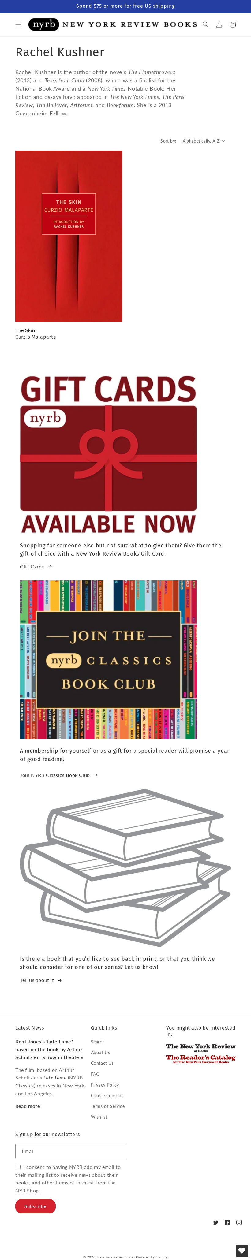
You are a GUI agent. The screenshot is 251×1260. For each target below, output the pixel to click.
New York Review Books (116, 1257)
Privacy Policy (105, 1084)
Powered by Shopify (152, 1257)
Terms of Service (108, 1106)
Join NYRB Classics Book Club (55, 775)
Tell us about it (37, 980)
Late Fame (54, 1077)
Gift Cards (32, 566)
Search (98, 1041)
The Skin (25, 330)
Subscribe (35, 1206)
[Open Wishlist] (242, 1251)
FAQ (95, 1074)
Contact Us (102, 1063)
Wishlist (99, 1117)
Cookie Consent (107, 1095)
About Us (100, 1052)
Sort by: (168, 141)
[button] (18, 24)
